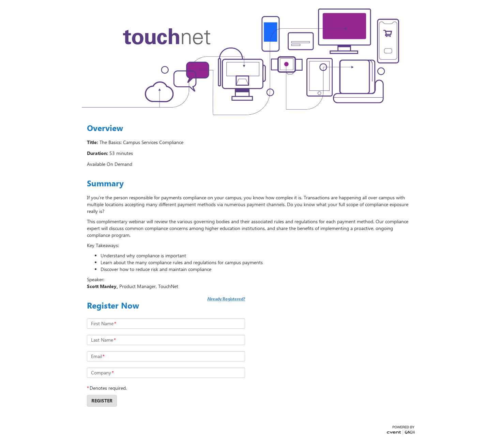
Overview (105, 128)
